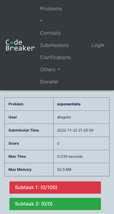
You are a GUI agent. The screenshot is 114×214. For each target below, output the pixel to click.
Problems (51, 8)
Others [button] (48, 69)
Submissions (54, 45)
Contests (50, 33)
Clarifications (55, 57)
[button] (55, 21)
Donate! (49, 82)
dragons (64, 117)
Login (98, 45)
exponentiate (69, 104)
